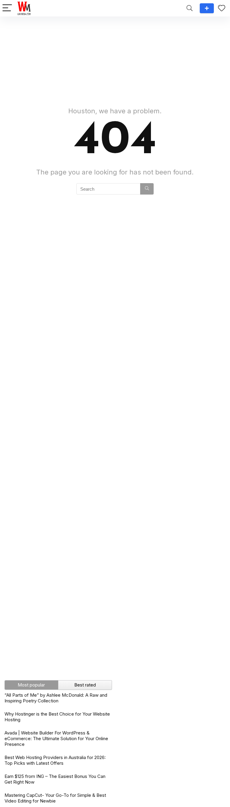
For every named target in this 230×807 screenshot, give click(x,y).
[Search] (189, 8)
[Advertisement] (115, 58)
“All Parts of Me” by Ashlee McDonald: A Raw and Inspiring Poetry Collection (55, 698)
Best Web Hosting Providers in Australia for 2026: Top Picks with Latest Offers (55, 760)
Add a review (207, 8)
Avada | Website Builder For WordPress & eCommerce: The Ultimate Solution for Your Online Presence (56, 738)
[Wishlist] (221, 8)
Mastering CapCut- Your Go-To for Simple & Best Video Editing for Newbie (55, 798)
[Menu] (7, 8)
